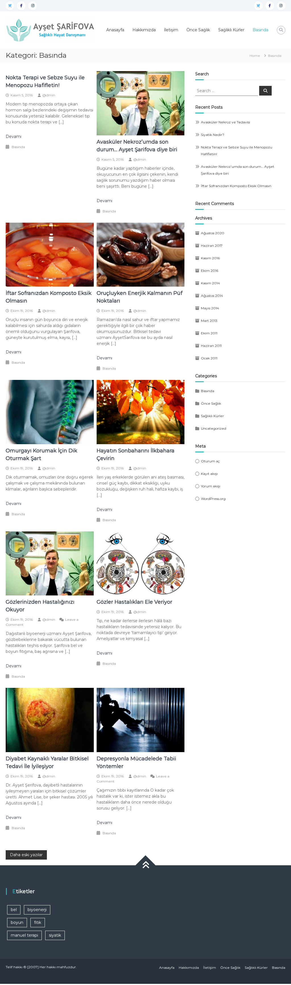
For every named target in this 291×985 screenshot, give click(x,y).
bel (14, 909)
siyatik (55, 935)
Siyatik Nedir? (212, 135)
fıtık (37, 922)
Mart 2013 (209, 320)
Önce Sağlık (198, 29)
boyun (17, 922)
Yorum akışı (210, 486)
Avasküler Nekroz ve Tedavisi (225, 122)
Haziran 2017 (212, 245)
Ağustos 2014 (212, 295)
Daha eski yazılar (26, 854)
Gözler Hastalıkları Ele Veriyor (134, 602)
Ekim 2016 (209, 270)
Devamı (13, 136)
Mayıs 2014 (210, 308)
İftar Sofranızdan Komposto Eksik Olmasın (236, 186)
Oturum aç (210, 461)
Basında (260, 29)
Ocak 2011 (209, 358)
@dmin (48, 95)
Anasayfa (115, 29)
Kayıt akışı (209, 473)
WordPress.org (213, 498)
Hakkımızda (144, 29)
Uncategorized (213, 428)
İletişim (171, 29)
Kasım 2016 (210, 258)
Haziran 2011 (211, 345)
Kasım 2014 (210, 283)
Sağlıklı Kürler (231, 29)
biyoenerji (37, 909)
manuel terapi (24, 935)
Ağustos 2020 (212, 233)
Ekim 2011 (209, 333)
